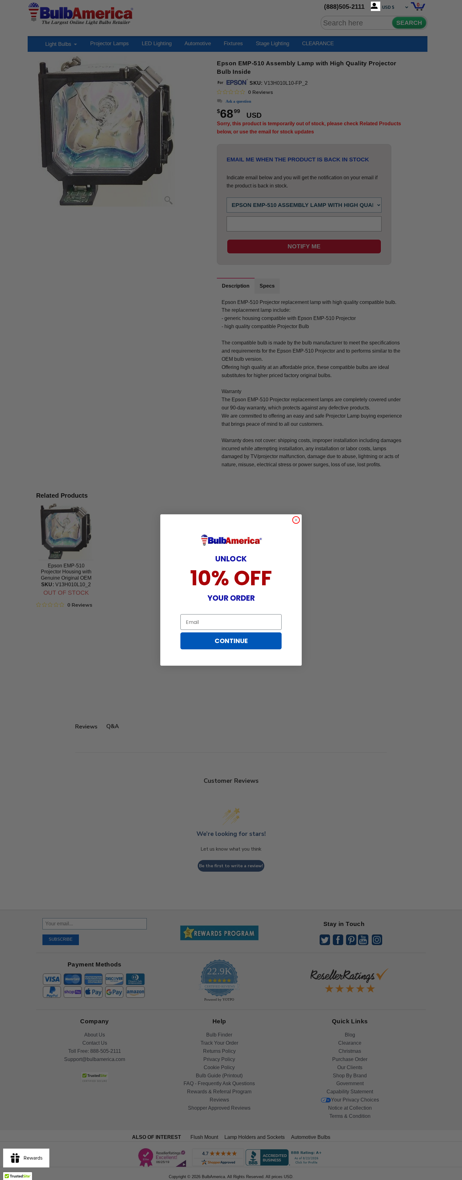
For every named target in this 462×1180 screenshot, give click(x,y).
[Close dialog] (296, 520)
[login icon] (375, 6)
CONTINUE (231, 640)
